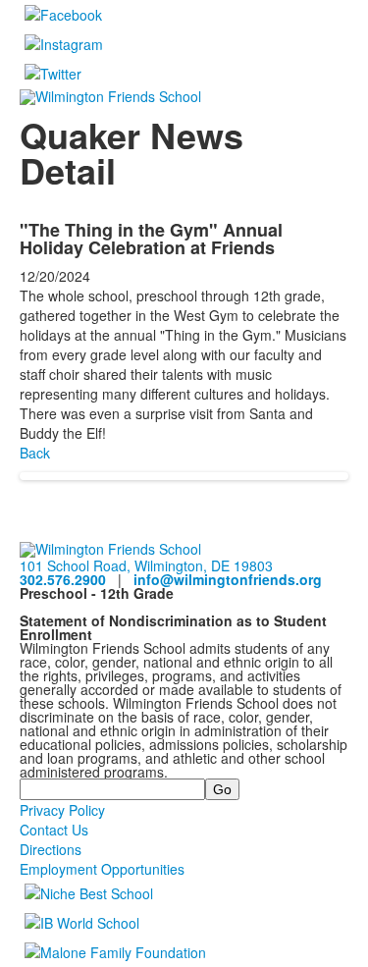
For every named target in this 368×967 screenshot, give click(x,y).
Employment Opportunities (102, 869)
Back (35, 452)
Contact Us (54, 829)
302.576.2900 (63, 579)
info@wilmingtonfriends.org (227, 579)
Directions (50, 849)
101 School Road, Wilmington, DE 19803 (146, 565)
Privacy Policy (62, 810)
